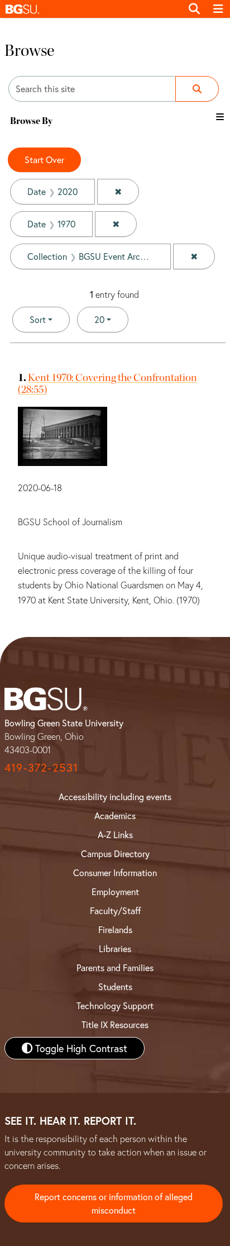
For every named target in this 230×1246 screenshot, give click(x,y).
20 (111, 319)
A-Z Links (115, 834)
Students (115, 986)
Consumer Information (115, 872)
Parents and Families (115, 967)
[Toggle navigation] (218, 9)
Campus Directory (115, 853)
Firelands (115, 929)
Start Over (44, 159)
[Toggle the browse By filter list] (220, 116)
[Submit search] (197, 89)
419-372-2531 (41, 767)
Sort (38, 319)
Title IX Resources (115, 1024)
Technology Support (115, 1005)
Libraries (115, 948)
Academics (115, 815)
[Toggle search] (194, 9)
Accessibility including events (115, 796)
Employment (115, 891)
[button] (91, 9)
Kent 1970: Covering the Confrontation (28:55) (107, 383)
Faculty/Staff (115, 910)
